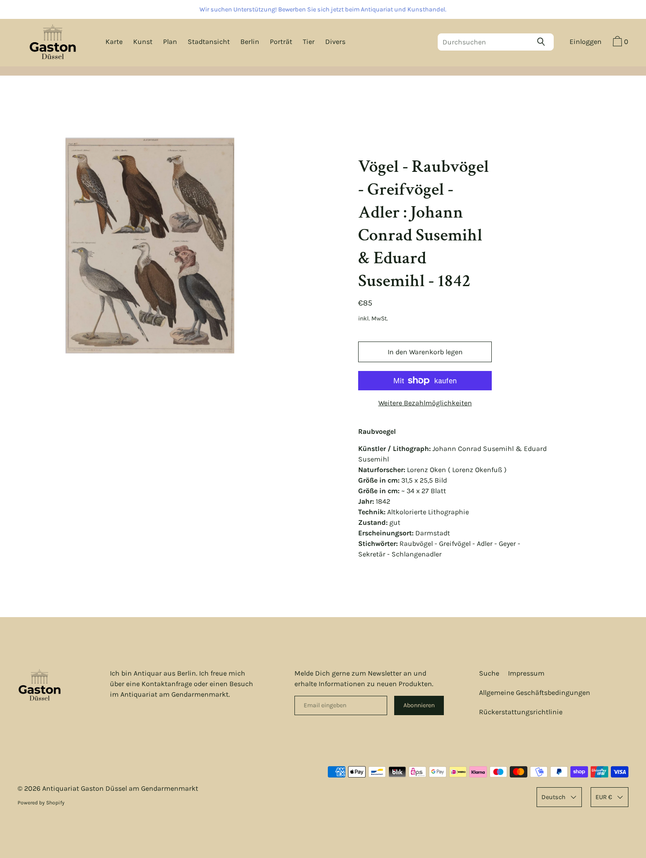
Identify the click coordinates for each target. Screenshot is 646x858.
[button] (619, 43)
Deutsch (553, 797)
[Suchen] (543, 42)
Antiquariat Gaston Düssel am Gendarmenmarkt (120, 788)
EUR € (603, 797)
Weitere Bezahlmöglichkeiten (425, 403)
